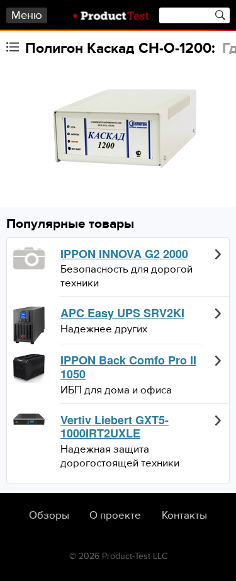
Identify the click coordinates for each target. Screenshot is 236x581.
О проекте (115, 515)
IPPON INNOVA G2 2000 (124, 254)
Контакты (184, 515)
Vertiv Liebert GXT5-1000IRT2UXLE (114, 427)
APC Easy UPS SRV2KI (122, 313)
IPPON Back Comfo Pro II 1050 (128, 367)
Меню (26, 15)
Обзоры (49, 515)
